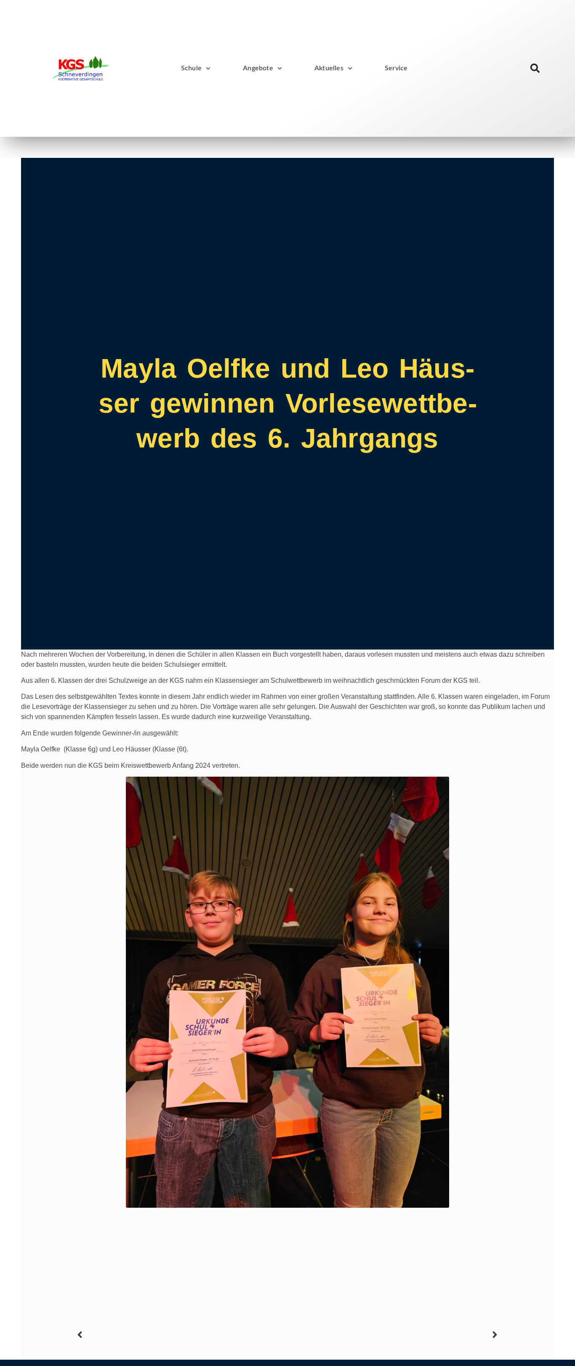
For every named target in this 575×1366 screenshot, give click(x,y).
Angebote (258, 68)
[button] (535, 68)
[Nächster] (394, 1334)
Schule (191, 68)
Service (396, 68)
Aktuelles (328, 68)
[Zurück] (181, 1334)
